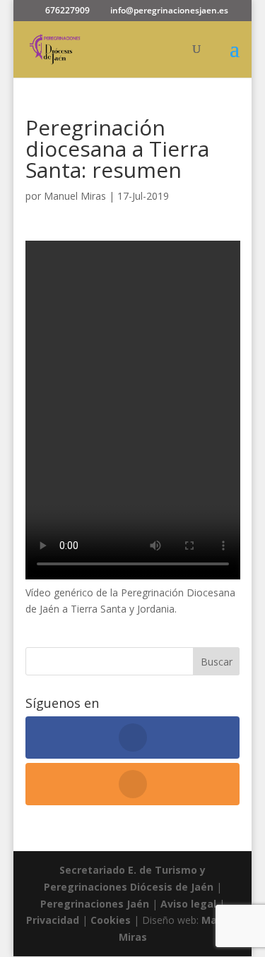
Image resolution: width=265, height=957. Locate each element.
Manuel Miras (75, 196)
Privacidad (54, 920)
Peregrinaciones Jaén (94, 903)
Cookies (112, 920)
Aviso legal (188, 903)
